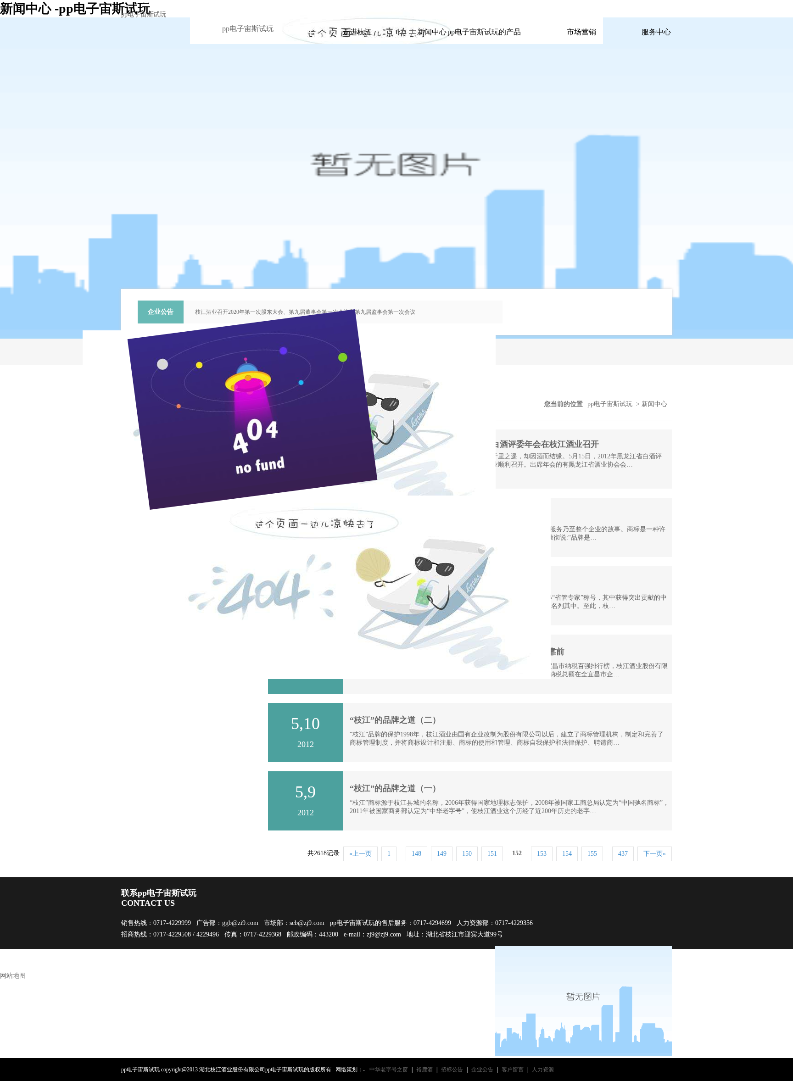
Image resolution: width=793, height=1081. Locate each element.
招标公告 (452, 1069)
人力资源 (543, 1069)
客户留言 (513, 1069)
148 (416, 853)
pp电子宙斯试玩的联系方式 (546, 8)
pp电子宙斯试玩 (143, 14)
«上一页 (360, 853)
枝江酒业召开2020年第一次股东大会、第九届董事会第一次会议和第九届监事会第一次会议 (305, 312)
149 (442, 853)
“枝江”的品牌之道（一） (395, 788)
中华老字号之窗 (388, 1069)
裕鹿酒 (424, 1069)
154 (567, 853)
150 (467, 853)
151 (492, 853)
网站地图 (13, 975)
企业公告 (482, 1069)
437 (623, 853)
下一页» (654, 853)
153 (542, 853)
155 (592, 853)
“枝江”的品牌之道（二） (395, 719)
